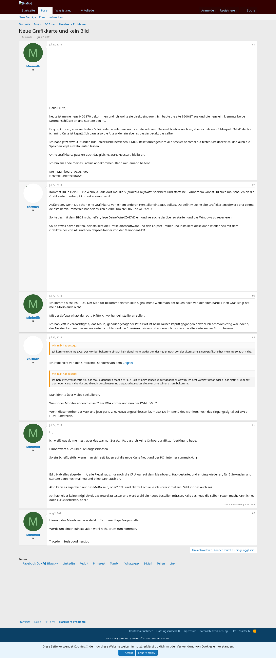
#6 (253, 513)
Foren (45, 10)
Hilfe (233, 631)
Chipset (128, 363)
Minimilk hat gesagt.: (64, 345)
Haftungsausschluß (168, 631)
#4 (253, 337)
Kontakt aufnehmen (141, 631)
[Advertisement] (152, 77)
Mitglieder (88, 10)
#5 (253, 425)
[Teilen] (248, 44)
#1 (253, 44)
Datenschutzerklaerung (213, 631)
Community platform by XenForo (138, 638)
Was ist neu (64, 10)
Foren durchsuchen (51, 17)
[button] (75, 10)
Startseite (28, 10)
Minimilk (27, 37)
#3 (253, 296)
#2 (253, 185)
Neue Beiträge (27, 17)
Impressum (189, 631)
